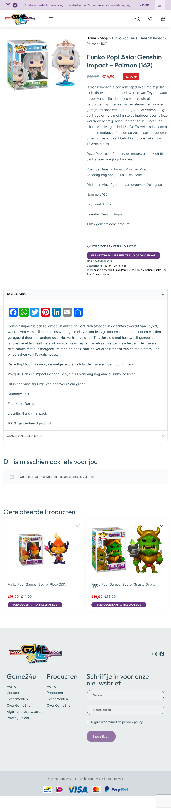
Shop (104, 38)
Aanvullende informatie (24, 436)
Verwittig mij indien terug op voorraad (123, 255)
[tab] (85, 294)
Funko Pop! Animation (140, 269)
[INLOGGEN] (160, 5)
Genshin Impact (102, 274)
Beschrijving (16, 294)
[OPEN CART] (163, 18)
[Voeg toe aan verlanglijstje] (78, 523)
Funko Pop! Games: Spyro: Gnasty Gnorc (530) (123, 586)
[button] (35, 605)
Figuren (106, 265)
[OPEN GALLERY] (43, 64)
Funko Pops (119, 265)
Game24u (21, 676)
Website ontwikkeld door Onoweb (101, 778)
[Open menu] (50, 18)
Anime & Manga (102, 269)
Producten (62, 676)
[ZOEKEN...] (137, 18)
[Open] (150, 18)
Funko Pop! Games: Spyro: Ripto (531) (37, 584)
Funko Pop (119, 269)
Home (91, 38)
